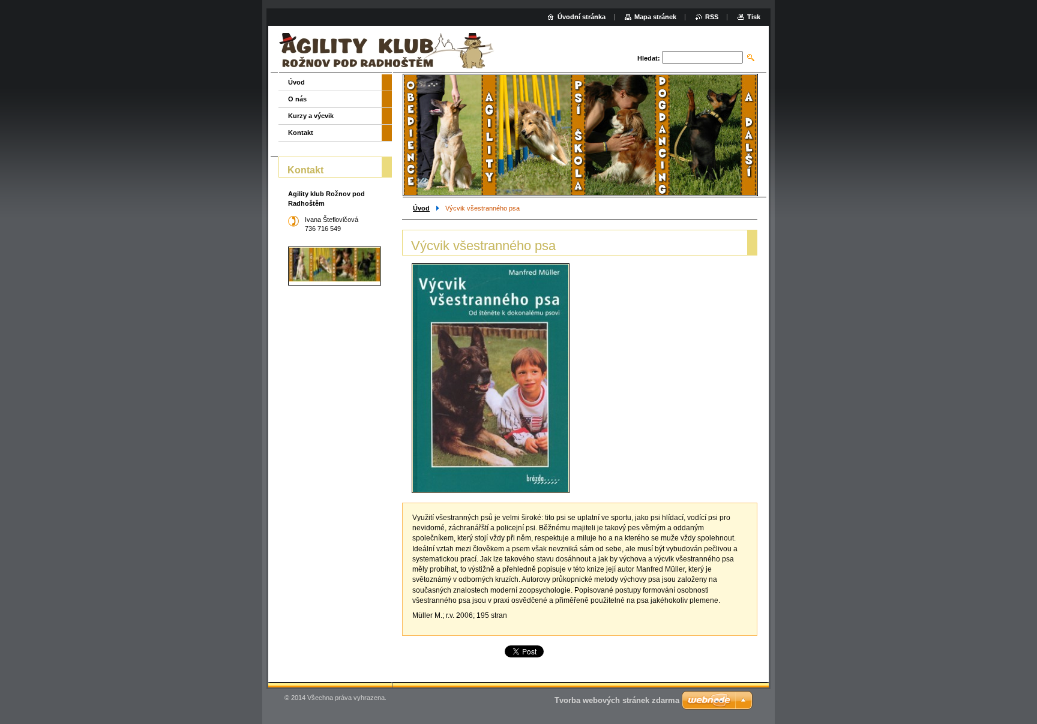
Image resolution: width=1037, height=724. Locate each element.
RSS (711, 16)
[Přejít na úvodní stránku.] (388, 51)
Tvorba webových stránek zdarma (617, 700)
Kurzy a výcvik (311, 115)
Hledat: (648, 58)
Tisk (753, 16)
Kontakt (300, 132)
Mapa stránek (655, 16)
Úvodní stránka (582, 16)
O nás (297, 99)
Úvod (421, 208)
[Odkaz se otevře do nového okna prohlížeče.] (491, 378)
